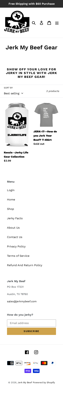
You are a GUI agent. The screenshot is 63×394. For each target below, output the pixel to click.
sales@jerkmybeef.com (22, 301)
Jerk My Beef (25, 382)
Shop (10, 209)
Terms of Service (18, 255)
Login (11, 190)
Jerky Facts (15, 218)
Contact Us (14, 237)
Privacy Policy (16, 246)
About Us (13, 227)
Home (11, 199)
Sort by (8, 88)
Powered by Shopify (44, 382)
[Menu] (57, 23)
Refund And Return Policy (24, 265)
